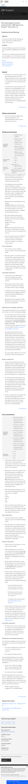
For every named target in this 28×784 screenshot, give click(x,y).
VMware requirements (7, 62)
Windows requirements (7, 64)
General (4, 60)
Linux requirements (7, 65)
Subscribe (4, 760)
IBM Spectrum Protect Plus (8, 731)
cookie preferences (5, 776)
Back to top (23, 107)
